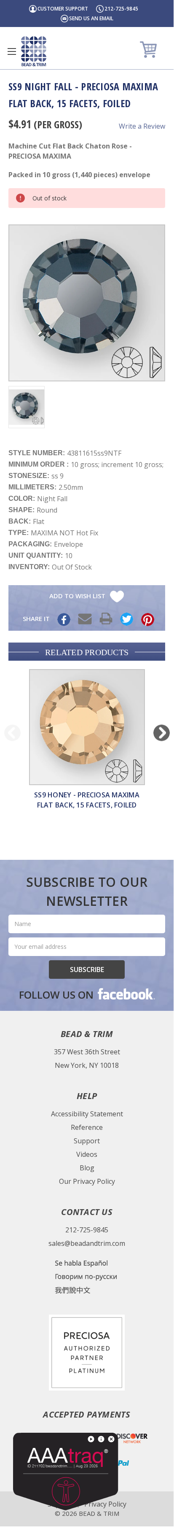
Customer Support (62, 8)
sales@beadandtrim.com (86, 1243)
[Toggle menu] (11, 51)
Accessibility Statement (87, 1113)
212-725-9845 (121, 8)
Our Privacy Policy (87, 1181)
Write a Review (142, 126)
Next (161, 732)
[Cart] (149, 49)
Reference (87, 1127)
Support (87, 1140)
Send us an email (91, 18)
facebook (125, 993)
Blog (87, 1167)
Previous (12, 732)
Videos (86, 1154)
